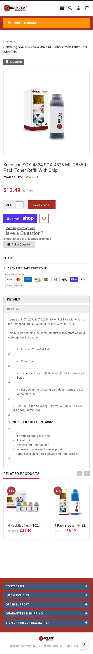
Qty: (9, 204)
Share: (8, 258)
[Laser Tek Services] (46, 638)
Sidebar (15, 61)
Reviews (13, 309)
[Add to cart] (28, 517)
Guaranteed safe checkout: (25, 268)
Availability (13, 177)
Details (13, 299)
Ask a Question (21, 244)
